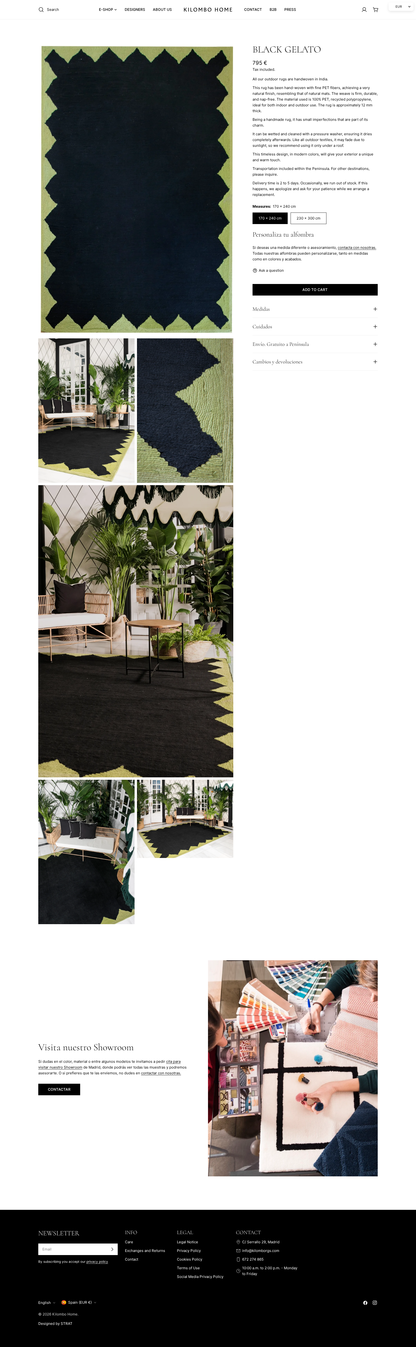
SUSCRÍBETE (208, 1312)
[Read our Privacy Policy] (286, 1297)
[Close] (291, 1239)
